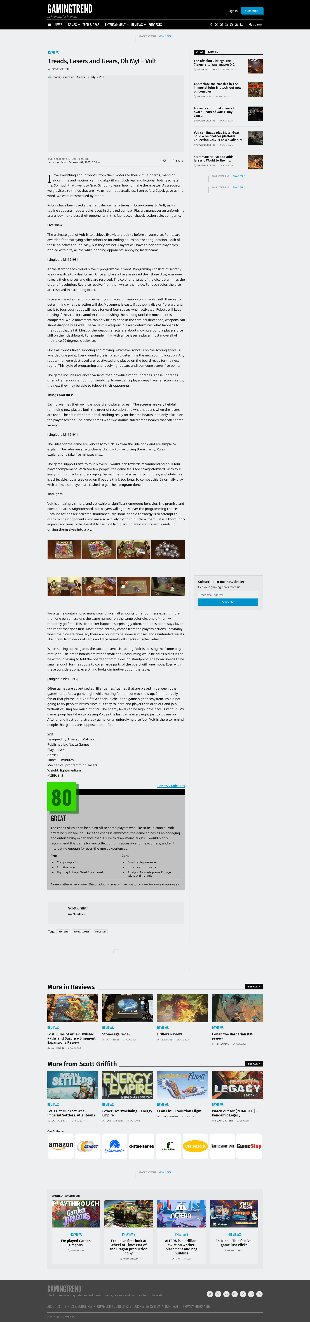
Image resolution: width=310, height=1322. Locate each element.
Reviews (54, 52)
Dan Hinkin (57, 1047)
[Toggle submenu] (64, 24)
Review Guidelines (171, 786)
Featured (212, 51)
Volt (50, 734)
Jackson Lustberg (208, 69)
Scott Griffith (61, 69)
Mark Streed (130, 1258)
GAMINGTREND (65, 1317)
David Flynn (204, 96)
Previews (76, 1234)
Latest (199, 51)
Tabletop (100, 931)
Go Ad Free (165, 36)
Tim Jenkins (222, 1043)
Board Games (81, 931)
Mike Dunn (77, 1250)
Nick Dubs (166, 1039)
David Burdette (206, 120)
